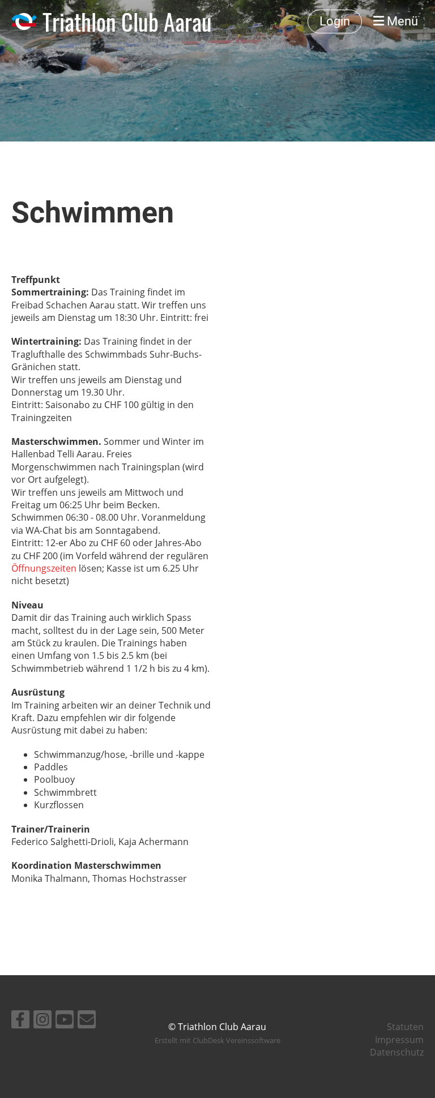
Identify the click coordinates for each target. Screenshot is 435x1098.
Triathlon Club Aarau (127, 21)
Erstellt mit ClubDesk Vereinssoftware (217, 1040)
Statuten (405, 1026)
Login (334, 21)
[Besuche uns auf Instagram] (42, 1021)
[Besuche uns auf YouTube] (65, 1021)
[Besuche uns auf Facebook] (20, 1021)
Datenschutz (397, 1052)
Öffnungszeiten (43, 568)
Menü (401, 21)
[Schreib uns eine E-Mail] (87, 1021)
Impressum (399, 1039)
